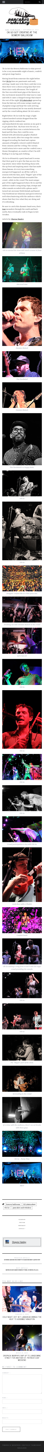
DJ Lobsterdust (26, 100)
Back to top (21, 1447)
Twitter (22, 1222)
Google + (22, 1228)
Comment (6, 1373)
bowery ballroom (13, 1204)
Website (5, 1418)
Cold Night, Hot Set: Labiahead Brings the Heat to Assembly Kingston (22, 1318)
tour (4, 209)
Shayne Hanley (17, 219)
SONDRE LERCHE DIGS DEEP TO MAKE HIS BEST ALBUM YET (22, 1258)
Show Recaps (15, 30)
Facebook (22, 1219)
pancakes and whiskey (22, 1207)
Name (5, 1398)
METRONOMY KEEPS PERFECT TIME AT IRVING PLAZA (22, 1269)
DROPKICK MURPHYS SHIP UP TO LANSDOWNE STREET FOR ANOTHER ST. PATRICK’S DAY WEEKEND (22, 1358)
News (7, 30)
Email (5, 1408)
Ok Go (8, 81)
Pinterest (22, 1225)
